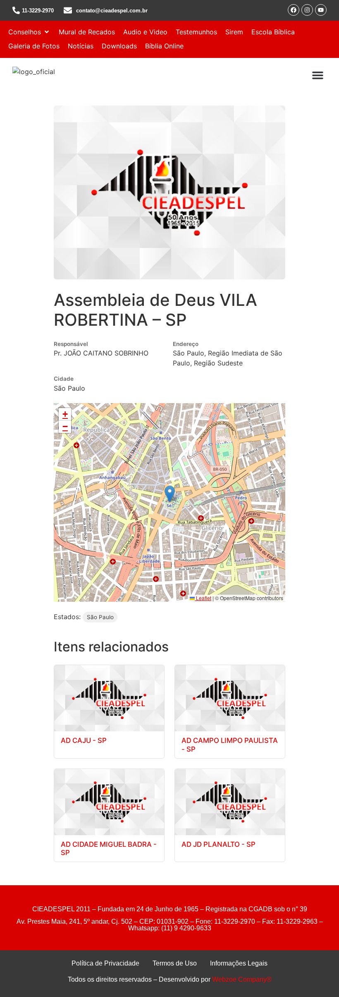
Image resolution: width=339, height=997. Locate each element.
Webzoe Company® (242, 979)
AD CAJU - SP (84, 740)
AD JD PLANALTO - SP (218, 844)
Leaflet (203, 597)
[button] (29, 32)
